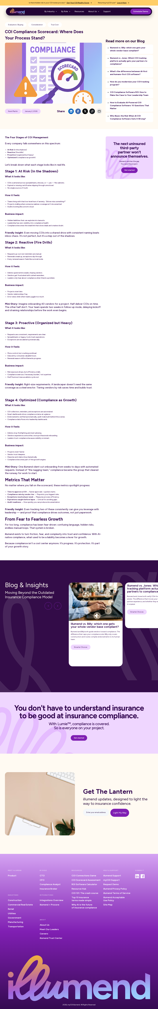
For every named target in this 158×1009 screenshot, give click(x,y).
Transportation (16, 926)
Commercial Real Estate (20, 904)
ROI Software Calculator (84, 884)
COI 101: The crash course (85, 893)
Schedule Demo (140, 11)
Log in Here (122, 3)
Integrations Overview (51, 900)
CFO (42, 880)
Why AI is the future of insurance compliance (84, 906)
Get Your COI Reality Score (78, 3)
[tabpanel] (96, 624)
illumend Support (112, 875)
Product (12, 875)
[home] (17, 12)
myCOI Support (111, 880)
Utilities (12, 913)
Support (107, 11)
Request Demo (111, 884)
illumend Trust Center (51, 938)
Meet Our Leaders (49, 929)
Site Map (107, 904)
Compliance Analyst (50, 884)
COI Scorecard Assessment (86, 880)
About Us (44, 925)
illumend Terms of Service (116, 893)
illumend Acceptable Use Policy (114, 899)
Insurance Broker (48, 888)
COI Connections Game (84, 875)
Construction (15, 900)
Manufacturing (15, 922)
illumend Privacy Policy (115, 888)
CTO (42, 875)
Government (14, 917)
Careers (44, 933)
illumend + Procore (49, 904)
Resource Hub (79, 888)
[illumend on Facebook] (143, 876)
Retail (11, 909)
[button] (50, 11)
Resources (79, 11)
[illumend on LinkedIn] (137, 876)
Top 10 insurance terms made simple (82, 899)
